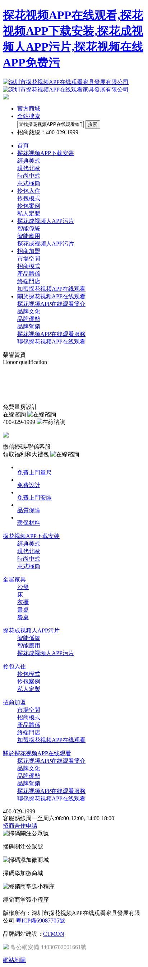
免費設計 (28, 485)
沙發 (23, 587)
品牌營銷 (28, 326)
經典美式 (28, 161)
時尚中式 (28, 176)
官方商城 (28, 109)
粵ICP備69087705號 (40, 920)
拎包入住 (14, 666)
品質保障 (28, 510)
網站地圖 (14, 960)
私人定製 (28, 213)
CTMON (53, 934)
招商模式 (28, 266)
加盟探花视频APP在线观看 (51, 289)
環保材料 (28, 523)
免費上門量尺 (34, 473)
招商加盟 (14, 702)
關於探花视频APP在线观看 (37, 753)
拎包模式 (28, 198)
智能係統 (28, 228)
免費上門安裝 (34, 498)
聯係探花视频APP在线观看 (51, 341)
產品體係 (28, 274)
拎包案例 (28, 206)
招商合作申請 (20, 826)
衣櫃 (23, 602)
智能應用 (28, 236)
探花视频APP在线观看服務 (51, 334)
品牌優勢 (28, 319)
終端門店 (28, 281)
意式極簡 (28, 183)
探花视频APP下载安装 (31, 536)
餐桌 (23, 617)
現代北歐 (28, 168)
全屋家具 (14, 579)
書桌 (23, 610)
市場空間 (28, 259)
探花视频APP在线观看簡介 (51, 304)
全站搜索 (28, 116)
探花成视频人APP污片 (45, 243)
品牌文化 (28, 311)
